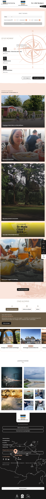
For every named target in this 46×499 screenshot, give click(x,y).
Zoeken (23, 23)
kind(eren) (36, 20)
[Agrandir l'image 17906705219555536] (11, 399)
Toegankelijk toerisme (7, 444)
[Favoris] (38, 3)
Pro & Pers (5, 442)
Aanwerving (5, 447)
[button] (36, 3)
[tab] (12, 307)
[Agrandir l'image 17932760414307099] (28, 394)
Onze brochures (6, 438)
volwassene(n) (22, 20)
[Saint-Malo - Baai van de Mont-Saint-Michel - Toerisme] (22, 3)
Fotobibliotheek (6, 440)
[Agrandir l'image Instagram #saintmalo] (11, 377)
